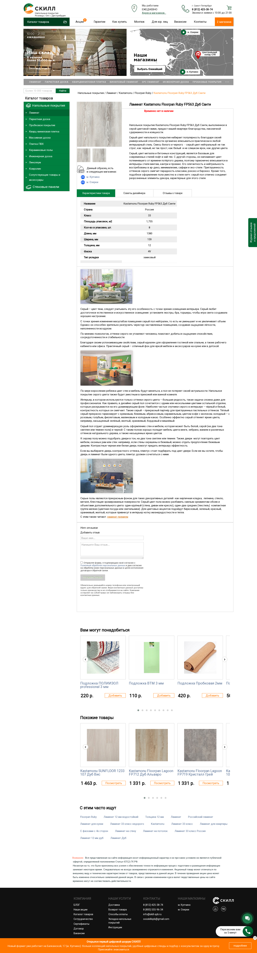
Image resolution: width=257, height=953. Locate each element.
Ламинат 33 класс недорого (127, 823)
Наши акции (80, 909)
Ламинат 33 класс (182, 823)
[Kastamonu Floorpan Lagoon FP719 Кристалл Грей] (200, 745)
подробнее (240, 945)
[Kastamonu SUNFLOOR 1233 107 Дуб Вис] (103, 745)
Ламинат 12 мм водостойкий (121, 816)
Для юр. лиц (160, 21)
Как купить (119, 21)
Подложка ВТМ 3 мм (146, 683)
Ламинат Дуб (118, 838)
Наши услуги (119, 898)
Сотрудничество (83, 919)
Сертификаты (81, 923)
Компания (82, 898)
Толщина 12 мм (154, 816)
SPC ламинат (150, 82)
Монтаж (139, 21)
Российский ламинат (200, 816)
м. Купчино (192, 72)
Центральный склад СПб (209, 53)
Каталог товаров (83, 914)
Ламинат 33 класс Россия (190, 831)
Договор (79, 928)
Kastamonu (157, 823)
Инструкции (115, 927)
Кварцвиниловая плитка (89, 82)
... (227, 80)
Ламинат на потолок (155, 831)
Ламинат (35, 82)
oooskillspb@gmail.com (156, 919)
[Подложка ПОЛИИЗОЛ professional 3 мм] (103, 657)
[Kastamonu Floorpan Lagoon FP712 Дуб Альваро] (151, 745)
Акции (80, 21)
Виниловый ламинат (124, 82)
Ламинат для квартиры (213, 823)
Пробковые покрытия (207, 82)
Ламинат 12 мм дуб (91, 838)
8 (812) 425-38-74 (202, 9)
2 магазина (224, 22)
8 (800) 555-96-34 (153, 909)
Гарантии (99, 21)
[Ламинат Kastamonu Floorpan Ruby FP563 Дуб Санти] (99, 145)
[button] (138, 710)
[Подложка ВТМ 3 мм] (151, 657)
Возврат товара (117, 909)
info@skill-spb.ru (152, 914)
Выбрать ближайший (149, 69)
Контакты (200, 21)
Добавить (115, 695)
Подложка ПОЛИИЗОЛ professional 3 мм (99, 685)
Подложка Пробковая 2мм (199, 683)
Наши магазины (145, 57)
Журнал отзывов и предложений (252, 232)
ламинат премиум (117, 516)
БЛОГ (77, 904)
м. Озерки (192, 32)
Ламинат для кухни (91, 823)
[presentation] (85, 659)
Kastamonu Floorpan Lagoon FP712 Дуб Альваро (151, 772)
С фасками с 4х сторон (94, 831)
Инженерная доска (176, 82)
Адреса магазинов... (154, 12)
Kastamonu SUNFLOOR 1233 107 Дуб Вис (102, 772)
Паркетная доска (57, 82)
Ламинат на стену (125, 831)
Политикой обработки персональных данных (102, 565)
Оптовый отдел (39, 69)
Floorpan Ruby (88, 816)
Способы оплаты (118, 914)
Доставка (114, 904)
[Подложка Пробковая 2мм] (200, 657)
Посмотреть (113, 783)
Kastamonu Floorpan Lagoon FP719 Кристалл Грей (199, 772)
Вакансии (180, 21)
